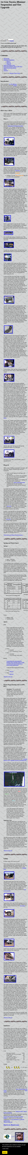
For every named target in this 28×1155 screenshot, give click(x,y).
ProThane (17, 170)
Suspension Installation (9, 60)
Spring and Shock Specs (9, 65)
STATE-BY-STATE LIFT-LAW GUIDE (13, 1116)
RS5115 (11, 671)
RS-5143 (9, 506)
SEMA (5, 1118)
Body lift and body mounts (10, 68)
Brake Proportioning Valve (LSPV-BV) (13, 66)
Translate (12, 40)
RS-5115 (8, 519)
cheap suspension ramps (19, 482)
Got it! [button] (4, 1152)
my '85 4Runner (13, 84)
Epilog (5, 69)
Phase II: (9, 62)
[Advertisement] (14, 24)
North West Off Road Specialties (15, 126)
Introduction (6, 58)
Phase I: (8, 61)
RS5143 (11, 674)
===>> (13, 1136)
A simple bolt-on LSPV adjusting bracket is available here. (15, 759)
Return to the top (8, 676)
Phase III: (9, 64)
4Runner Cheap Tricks (14, 73)
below (5, 418)
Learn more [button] (5, 1148)
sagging (15, 85)
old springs (22, 905)
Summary (6, 70)
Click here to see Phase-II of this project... (13, 535)
